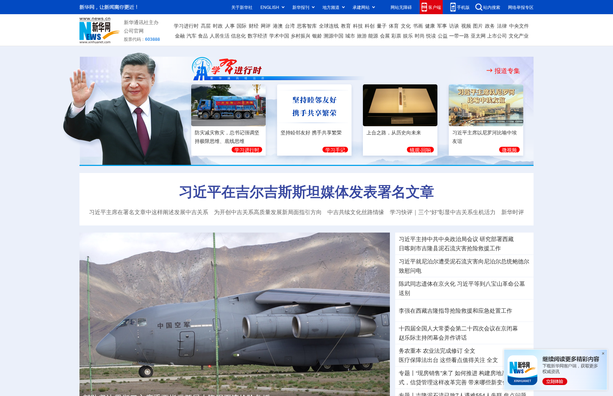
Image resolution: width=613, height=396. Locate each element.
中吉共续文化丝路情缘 (355, 212)
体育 (394, 25)
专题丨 (407, 373)
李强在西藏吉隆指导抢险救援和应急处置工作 (455, 310)
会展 (385, 35)
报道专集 (507, 70)
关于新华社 (242, 7)
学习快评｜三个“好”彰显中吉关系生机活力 (443, 212)
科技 (358, 25)
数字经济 (257, 35)
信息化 (238, 35)
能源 (373, 35)
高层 (206, 25)
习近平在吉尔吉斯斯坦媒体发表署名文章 (306, 191)
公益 (443, 35)
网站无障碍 (401, 7)
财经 (254, 25)
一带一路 (459, 35)
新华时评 (512, 212)
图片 (478, 25)
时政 (218, 25)
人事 (230, 25)
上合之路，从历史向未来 (393, 131)
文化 (406, 25)
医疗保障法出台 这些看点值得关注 (442, 360)
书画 (418, 25)
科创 (370, 25)
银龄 (317, 35)
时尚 (420, 35)
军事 (442, 25)
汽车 (192, 35)
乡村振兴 (300, 35)
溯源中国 (333, 35)
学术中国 (279, 35)
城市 (350, 35)
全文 (469, 350)
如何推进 (466, 373)
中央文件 (519, 25)
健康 (430, 25)
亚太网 (478, 35)
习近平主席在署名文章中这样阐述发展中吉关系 (148, 212)
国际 (242, 25)
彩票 (396, 35)
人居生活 (220, 35)
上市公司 (497, 35)
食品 (203, 35)
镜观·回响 (420, 148)
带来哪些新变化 (488, 382)
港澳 (278, 25)
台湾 (290, 25)
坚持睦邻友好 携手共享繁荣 (311, 131)
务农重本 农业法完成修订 (431, 350)
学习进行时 (186, 25)
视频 (466, 25)
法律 (502, 25)
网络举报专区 (521, 7)
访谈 (454, 25)
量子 (382, 25)
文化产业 (519, 35)
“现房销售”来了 (434, 373)
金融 (180, 35)
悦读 (431, 35)
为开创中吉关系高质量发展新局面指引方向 (268, 212)
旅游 (362, 35)
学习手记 (335, 148)
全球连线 (329, 25)
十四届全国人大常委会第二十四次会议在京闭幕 (458, 328)
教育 (346, 25)
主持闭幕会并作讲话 (433, 337)
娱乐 (408, 35)
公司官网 (134, 30)
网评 (266, 25)
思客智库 (307, 25)
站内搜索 (491, 7)
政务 (490, 25)
